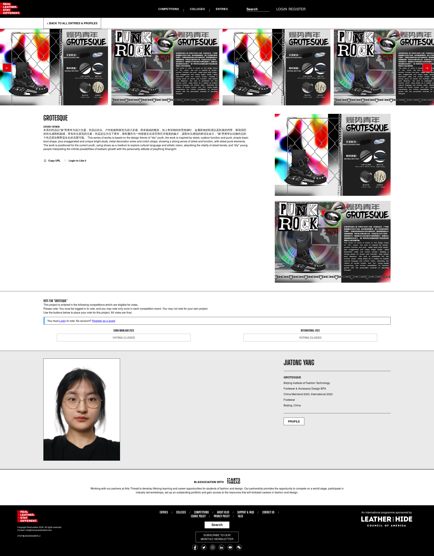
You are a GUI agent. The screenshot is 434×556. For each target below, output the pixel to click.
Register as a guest (103, 321)
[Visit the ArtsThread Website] (232, 481)
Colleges (197, 9)
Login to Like (77, 160)
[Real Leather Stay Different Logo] (10, 9)
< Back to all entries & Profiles (72, 23)
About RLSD (223, 512)
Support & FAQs (245, 512)
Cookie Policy (198, 516)
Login (62, 321)
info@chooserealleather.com (38, 530)
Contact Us (268, 512)
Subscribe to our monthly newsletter (217, 537)
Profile (294, 421)
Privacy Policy (222, 516)
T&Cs (240, 516)
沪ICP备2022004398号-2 (29, 535)
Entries (222, 9)
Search (217, 525)
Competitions (168, 9)
